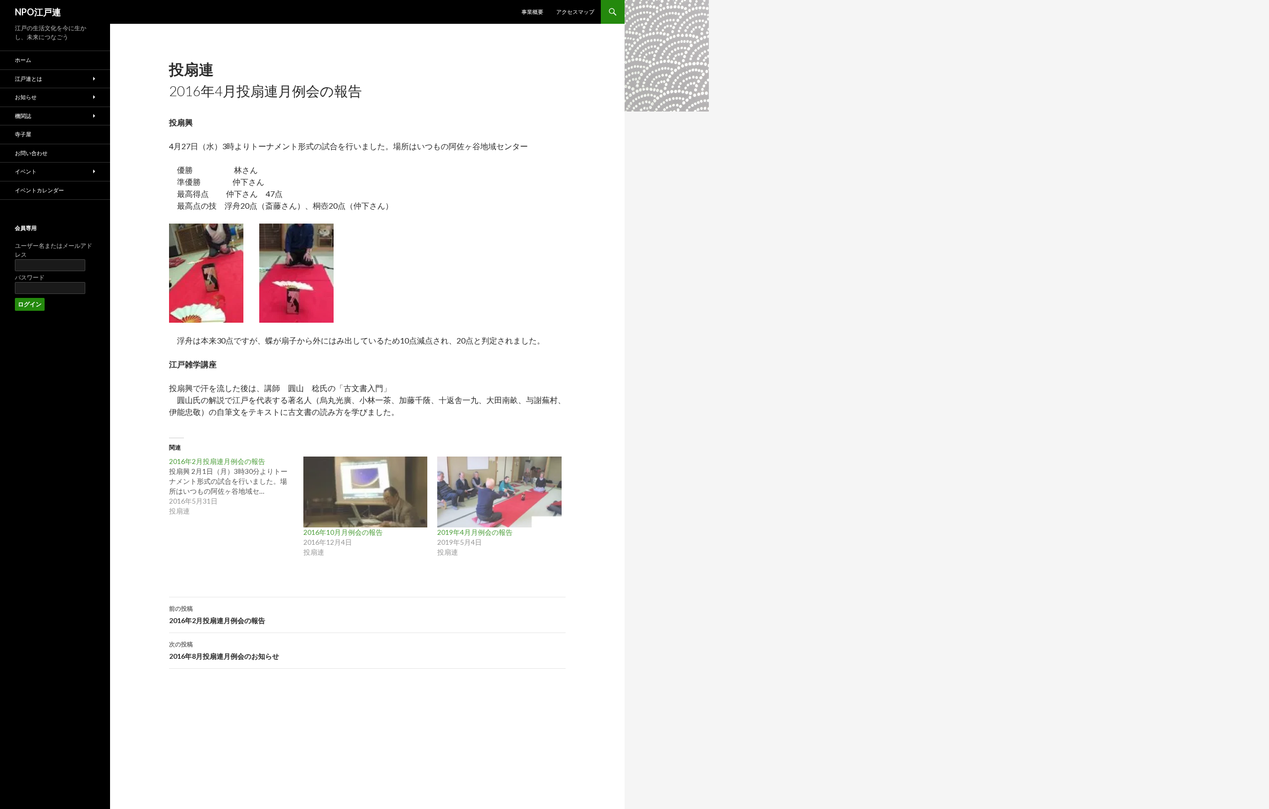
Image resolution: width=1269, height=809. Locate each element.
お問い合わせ (31, 153)
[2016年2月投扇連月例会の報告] (236, 486)
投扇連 (191, 69)
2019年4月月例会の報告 (475, 532)
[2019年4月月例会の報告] (499, 492)
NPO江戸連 (38, 11)
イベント (26, 171)
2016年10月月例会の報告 (343, 532)
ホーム (23, 60)
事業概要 (532, 11)
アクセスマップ (575, 11)
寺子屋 (23, 134)
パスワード (30, 277)
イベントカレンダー (39, 190)
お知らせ (26, 97)
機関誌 (23, 116)
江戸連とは (28, 78)
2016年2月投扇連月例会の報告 (217, 615)
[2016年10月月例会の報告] (365, 492)
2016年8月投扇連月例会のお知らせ (224, 650)
